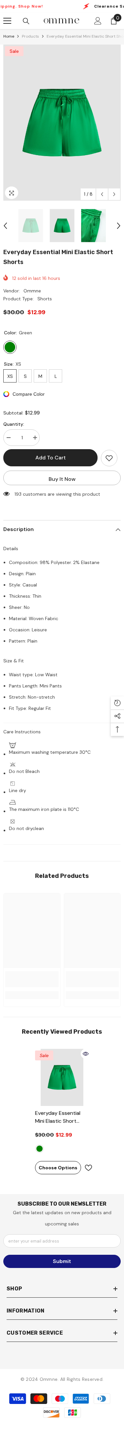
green (39, 1149)
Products (30, 36)
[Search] (26, 21)
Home (8, 36)
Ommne (32, 291)
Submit (62, 1261)
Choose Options (58, 1168)
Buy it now (62, 479)
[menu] (7, 21)
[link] (32, 979)
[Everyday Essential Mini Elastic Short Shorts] (62, 1077)
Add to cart (50, 457)
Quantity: (13, 424)
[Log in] (98, 20)
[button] (102, 194)
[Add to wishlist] (109, 458)
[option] (62, 123)
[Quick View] (86, 1054)
